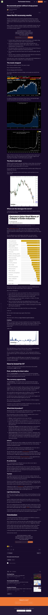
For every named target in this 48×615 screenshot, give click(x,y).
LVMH (27, 507)
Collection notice (31, 608)
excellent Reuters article (14, 228)
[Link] (5, 15)
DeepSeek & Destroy (11, 587)
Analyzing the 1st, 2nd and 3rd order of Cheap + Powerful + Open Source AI (19, 588)
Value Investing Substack (24, 456)
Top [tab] (8, 571)
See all (9, 593)
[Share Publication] (36, 2)
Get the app (29, 610)
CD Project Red (26, 451)
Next (38, 553)
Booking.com (20, 486)
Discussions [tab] (14, 571)
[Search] (34, 2)
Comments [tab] (9, 559)
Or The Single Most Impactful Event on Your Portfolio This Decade (17, 582)
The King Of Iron (10, 574)
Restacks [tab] (13, 559)
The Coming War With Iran (13, 580)
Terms (27, 608)
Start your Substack (21, 610)
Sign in (45, 1)
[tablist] (11, 560)
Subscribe (40, 1)
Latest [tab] (10, 571)
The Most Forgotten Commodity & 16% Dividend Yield (15, 575)
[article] (24, 576)
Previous (10, 553)
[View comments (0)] (11, 13)
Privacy (24, 608)
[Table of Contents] (1, 307)
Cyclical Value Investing (13, 9)
